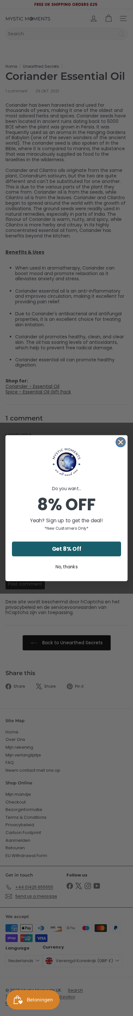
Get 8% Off (66, 549)
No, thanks (67, 566)
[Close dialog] (120, 442)
